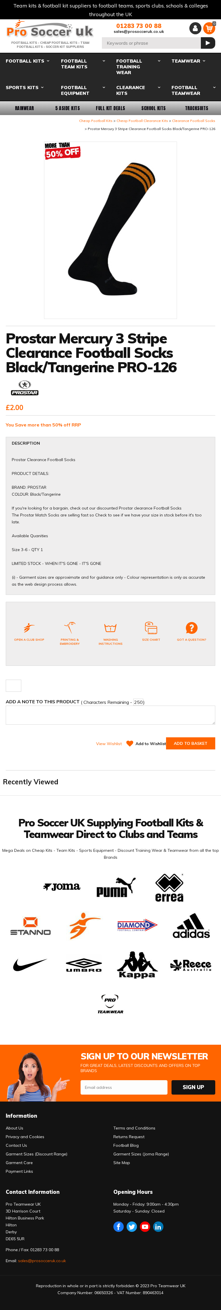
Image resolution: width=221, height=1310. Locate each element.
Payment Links (19, 1171)
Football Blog (126, 1145)
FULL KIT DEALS (110, 108)
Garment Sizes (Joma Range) (141, 1154)
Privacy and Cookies (25, 1136)
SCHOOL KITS (153, 108)
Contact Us (16, 1145)
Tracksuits (196, 108)
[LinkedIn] (158, 1226)
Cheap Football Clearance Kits (142, 121)
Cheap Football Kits (96, 121)
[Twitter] (132, 1226)
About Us (14, 1128)
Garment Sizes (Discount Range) (36, 1154)
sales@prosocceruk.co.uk (139, 31)
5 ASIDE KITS (67, 108)
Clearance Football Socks (193, 121)
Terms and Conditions (134, 1128)
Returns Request (128, 1136)
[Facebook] (118, 1226)
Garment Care (19, 1162)
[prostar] (24, 389)
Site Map (121, 1162)
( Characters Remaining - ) (75, 702)
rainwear (24, 108)
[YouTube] (145, 1226)
